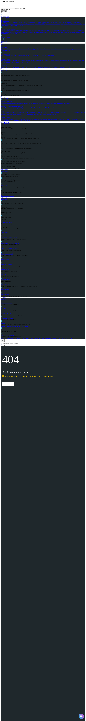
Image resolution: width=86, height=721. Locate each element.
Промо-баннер (5, 289)
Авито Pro (45, 103)
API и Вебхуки (5, 122)
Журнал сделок (32, 55)
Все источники (23, 49)
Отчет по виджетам (6, 60)
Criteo (53, 108)
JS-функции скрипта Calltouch (34, 24)
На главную (8, 384)
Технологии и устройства (20, 67)
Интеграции (4, 97)
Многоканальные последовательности (39, 67)
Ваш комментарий (20, 8)
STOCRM (45, 114)
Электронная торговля (7, 335)
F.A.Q (19, 33)
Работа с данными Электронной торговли (38, 338)
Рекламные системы (6, 101)
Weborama (42, 108)
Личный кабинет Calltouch (8, 29)
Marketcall (19, 103)
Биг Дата (3, 308)
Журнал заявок (14, 55)
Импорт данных (57, 103)
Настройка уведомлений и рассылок (63, 32)
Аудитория (4, 65)
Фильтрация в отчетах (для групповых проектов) (15, 62)
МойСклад (27, 114)
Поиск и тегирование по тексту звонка (17, 326)
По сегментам (59, 49)
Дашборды (4, 49)
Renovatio (39, 114)
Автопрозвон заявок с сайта (9, 237)
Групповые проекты (78, 60)
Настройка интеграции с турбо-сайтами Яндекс (70, 119)
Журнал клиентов (42, 55)
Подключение (5, 21)
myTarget (25, 103)
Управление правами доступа (9, 30)
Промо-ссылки (5, 259)
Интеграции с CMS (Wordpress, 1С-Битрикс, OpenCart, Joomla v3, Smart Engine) (34, 119)
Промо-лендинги (5, 294)
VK (29, 103)
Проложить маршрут (7, 264)
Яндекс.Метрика (6, 108)
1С (37, 112)
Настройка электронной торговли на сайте (13, 338)
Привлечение (4, 169)
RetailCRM (33, 114)
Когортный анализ (65, 67)
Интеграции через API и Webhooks (26, 112)
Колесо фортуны (5, 279)
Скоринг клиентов (6, 313)
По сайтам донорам (49, 49)
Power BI (58, 112)
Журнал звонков (5, 55)
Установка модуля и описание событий (61, 338)
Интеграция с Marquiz (7, 254)
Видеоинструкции (6, 37)
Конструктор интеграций (8, 112)
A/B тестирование (75, 24)
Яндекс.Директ (11, 103)
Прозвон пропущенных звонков (10, 243)
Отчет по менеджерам (18, 60)
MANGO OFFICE (6, 119)
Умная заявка (4, 232)
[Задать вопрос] (3, 340)
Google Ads (40, 49)
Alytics (23, 108)
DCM (32, 108)
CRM (2, 111)
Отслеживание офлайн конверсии (16, 24)
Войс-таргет (4, 185)
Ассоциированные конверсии (64, 60)
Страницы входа (55, 67)
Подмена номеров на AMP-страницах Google (56, 24)
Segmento (28, 108)
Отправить (4, 11)
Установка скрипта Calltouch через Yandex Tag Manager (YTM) (35, 22)
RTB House (48, 108)
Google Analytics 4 (16, 108)
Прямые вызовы (5, 269)
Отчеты (3, 42)
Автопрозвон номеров (7, 222)
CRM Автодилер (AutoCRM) (15, 114)
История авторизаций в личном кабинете (41, 32)
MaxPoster (53, 112)
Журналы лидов (5, 54)
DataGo (36, 108)
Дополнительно (5, 59)
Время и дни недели (7, 67)
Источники (4, 47)
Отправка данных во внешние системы (12, 106)
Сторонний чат (5, 284)
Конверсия (4, 197)
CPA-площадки (66, 103)
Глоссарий (4, 41)
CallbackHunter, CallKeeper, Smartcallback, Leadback (15, 120)
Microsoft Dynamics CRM (68, 112)
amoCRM (40, 112)
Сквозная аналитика (13, 49)
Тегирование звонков (7, 318)
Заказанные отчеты (49, 60)
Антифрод (4, 329)
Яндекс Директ (32, 49)
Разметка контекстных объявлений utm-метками (32, 30)
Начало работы (5, 16)
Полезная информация (7, 196)
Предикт (3, 323)
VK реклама (33, 103)
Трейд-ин (3, 274)
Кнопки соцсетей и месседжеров (10, 248)
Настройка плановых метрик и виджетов (17, 32)
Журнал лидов (23, 55)
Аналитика (4, 297)
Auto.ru (39, 103)
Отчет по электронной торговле (34, 60)
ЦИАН (50, 103)
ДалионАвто (52, 114)
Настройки (4, 68)
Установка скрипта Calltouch (9, 22)
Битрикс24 (46, 112)
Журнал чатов (51, 55)
